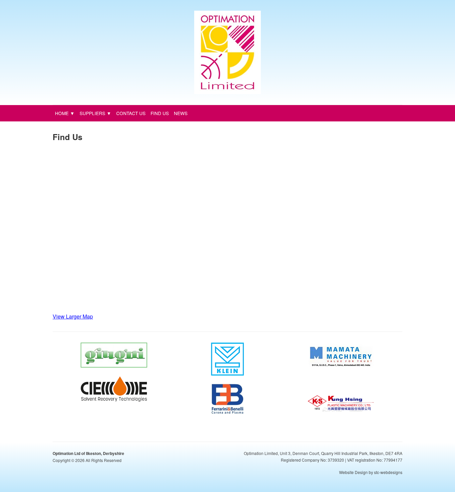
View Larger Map (73, 316)
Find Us (160, 113)
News (181, 113)
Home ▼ (65, 113)
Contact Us (131, 113)
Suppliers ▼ (95, 113)
